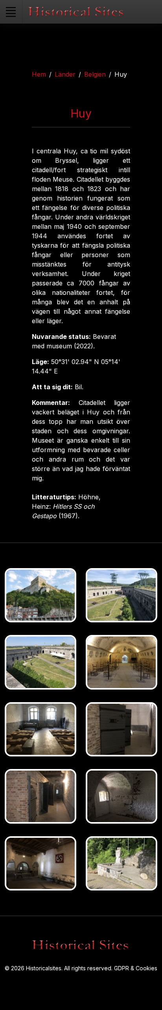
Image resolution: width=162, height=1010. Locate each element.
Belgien (95, 74)
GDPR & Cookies (135, 968)
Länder (65, 74)
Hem (39, 74)
